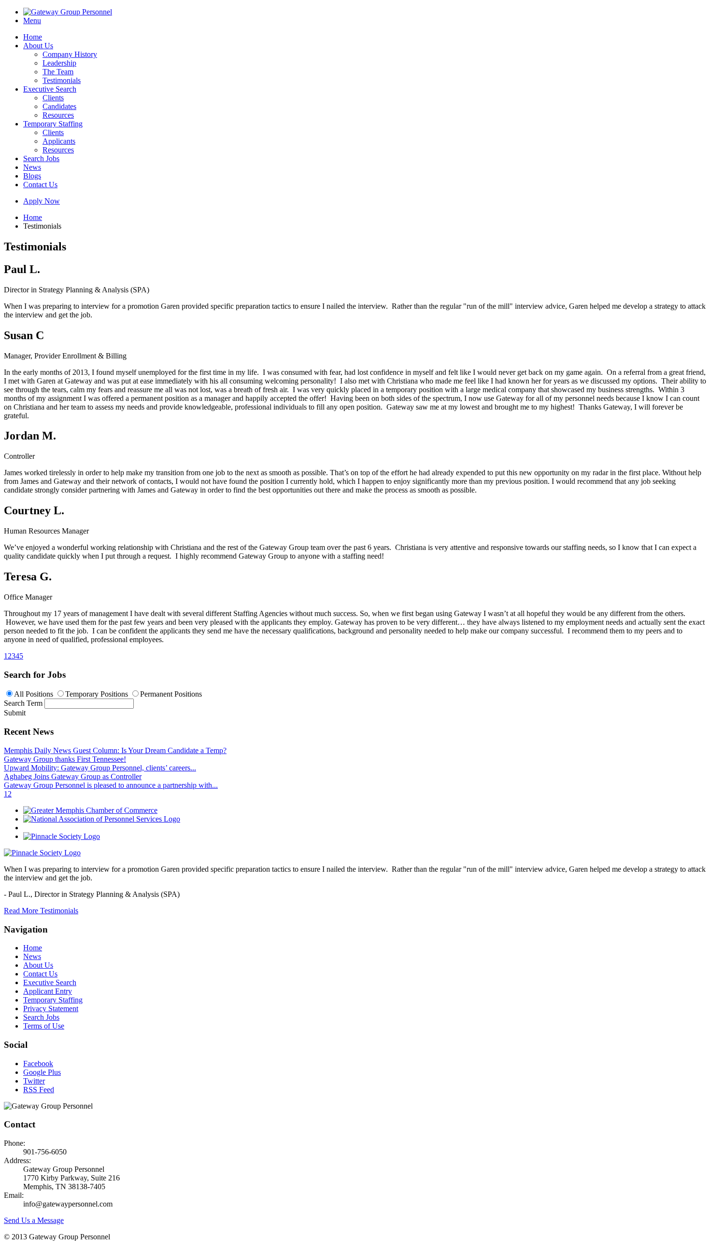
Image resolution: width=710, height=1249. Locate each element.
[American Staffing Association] (42, 853)
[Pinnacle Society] (61, 836)
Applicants (59, 141)
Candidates (59, 106)
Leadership (59, 63)
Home (32, 37)
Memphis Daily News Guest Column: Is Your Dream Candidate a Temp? (115, 750)
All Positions (33, 694)
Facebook (38, 1063)
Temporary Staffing (53, 124)
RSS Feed (38, 1089)
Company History (70, 54)
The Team (58, 72)
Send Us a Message (34, 1220)
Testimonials (62, 80)
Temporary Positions (96, 694)
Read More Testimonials (41, 910)
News (32, 167)
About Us (38, 45)
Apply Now (41, 201)
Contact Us (40, 184)
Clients (53, 98)
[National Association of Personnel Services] (101, 819)
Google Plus (42, 1072)
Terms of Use (43, 1026)
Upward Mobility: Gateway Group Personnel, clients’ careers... (100, 768)
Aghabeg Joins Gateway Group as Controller (73, 776)
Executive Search (49, 89)
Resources (58, 115)
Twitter (34, 1081)
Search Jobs (41, 158)
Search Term (23, 703)
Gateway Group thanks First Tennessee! (65, 759)
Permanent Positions (171, 694)
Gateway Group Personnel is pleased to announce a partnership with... (111, 785)
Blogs (32, 176)
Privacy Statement (50, 1008)
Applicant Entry (47, 991)
